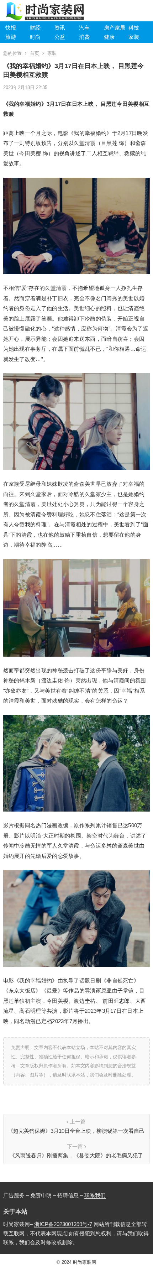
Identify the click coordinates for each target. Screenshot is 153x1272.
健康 (109, 37)
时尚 (35, 37)
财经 (35, 28)
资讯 (59, 28)
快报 (10, 28)
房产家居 (114, 28)
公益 (59, 37)
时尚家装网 (84, 1262)
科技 (133, 28)
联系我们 (95, 1195)
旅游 (10, 37)
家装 (133, 37)
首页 (34, 53)
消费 (84, 37)
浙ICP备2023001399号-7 (63, 1224)
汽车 (84, 28)
